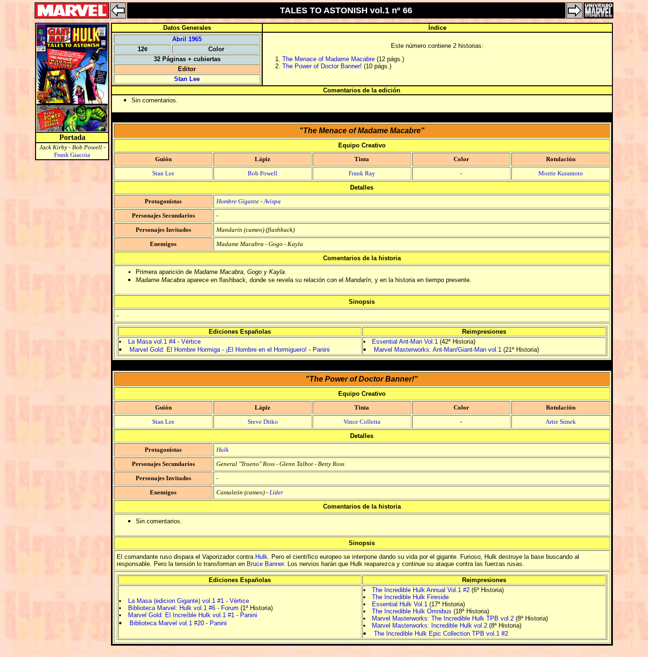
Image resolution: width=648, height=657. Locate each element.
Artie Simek (561, 421)
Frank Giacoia (72, 154)
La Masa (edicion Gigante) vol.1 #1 (176, 600)
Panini (321, 349)
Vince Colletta (361, 421)
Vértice (191, 341)
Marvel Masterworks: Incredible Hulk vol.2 (429, 625)
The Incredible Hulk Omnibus (412, 611)
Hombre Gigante (237, 201)
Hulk (222, 449)
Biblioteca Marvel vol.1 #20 (167, 623)
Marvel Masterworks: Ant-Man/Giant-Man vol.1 (437, 349)
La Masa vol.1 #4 (152, 341)
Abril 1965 (187, 39)
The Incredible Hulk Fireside (410, 597)
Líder (276, 492)
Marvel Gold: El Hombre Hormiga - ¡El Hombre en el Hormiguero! (218, 349)
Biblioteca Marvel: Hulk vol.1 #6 (171, 607)
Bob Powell (263, 173)
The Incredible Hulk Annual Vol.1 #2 (421, 589)
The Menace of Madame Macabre (328, 59)
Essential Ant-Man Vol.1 (405, 341)
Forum (230, 607)
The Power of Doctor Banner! (322, 66)
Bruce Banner (265, 563)
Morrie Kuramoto (560, 173)
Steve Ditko (263, 421)
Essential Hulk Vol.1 (399, 604)
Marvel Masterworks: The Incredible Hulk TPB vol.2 (443, 618)
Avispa (272, 201)
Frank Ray (362, 173)
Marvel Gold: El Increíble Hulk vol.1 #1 (181, 615)
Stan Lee (187, 78)
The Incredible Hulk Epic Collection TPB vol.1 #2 (441, 633)
